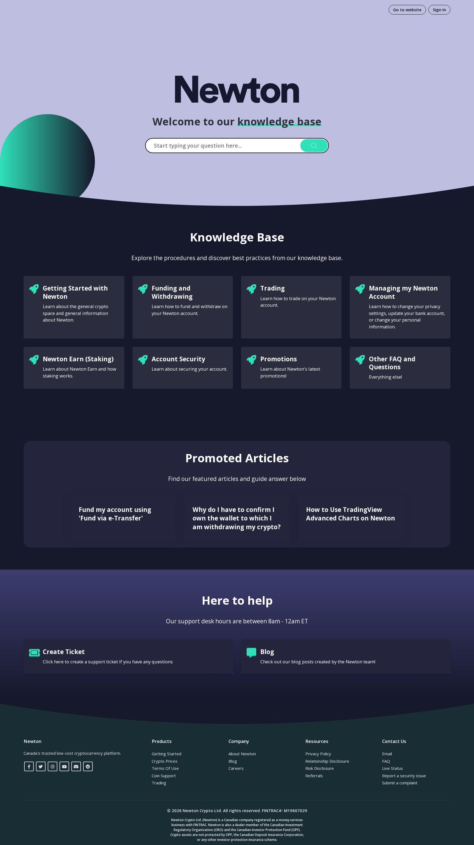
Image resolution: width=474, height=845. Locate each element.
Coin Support (164, 775)
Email (387, 753)
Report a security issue (404, 775)
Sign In (439, 9)
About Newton (242, 753)
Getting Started (166, 753)
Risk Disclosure (319, 768)
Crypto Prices (164, 761)
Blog (232, 761)
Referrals (314, 775)
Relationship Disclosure (327, 761)
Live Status (392, 768)
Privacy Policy (318, 753)
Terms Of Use (165, 768)
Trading (159, 782)
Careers (236, 768)
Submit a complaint (399, 782)
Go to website (407, 9)
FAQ (386, 761)
